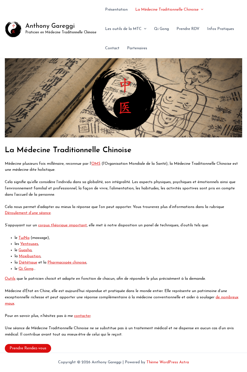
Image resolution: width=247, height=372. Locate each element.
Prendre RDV (188, 29)
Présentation (116, 10)
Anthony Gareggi (50, 26)
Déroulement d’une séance (28, 213)
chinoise (79, 263)
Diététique (28, 263)
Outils (10, 279)
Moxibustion (30, 256)
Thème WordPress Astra (167, 362)
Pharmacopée (60, 263)
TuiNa (24, 238)
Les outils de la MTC (123, 29)
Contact (112, 48)
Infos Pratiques (220, 29)
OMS (95, 164)
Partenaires (137, 48)
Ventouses (29, 244)
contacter (82, 316)
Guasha (25, 250)
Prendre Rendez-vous (28, 348)
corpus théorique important (62, 225)
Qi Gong (161, 29)
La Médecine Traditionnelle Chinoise (167, 10)
